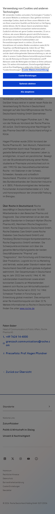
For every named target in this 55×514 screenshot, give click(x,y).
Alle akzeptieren (27, 92)
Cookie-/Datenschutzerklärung (35, 70)
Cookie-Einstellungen (27, 75)
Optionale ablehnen (27, 83)
